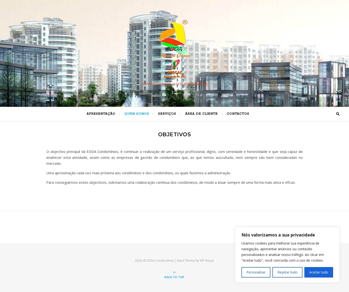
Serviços (167, 114)
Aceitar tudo (318, 272)
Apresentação (101, 114)
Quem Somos (136, 114)
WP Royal (206, 260)
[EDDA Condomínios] (174, 49)
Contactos (238, 114)
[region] (287, 255)
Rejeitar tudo (287, 272)
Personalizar (255, 272)
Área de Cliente (201, 114)
